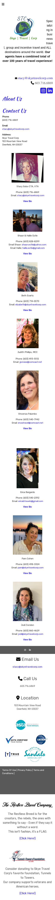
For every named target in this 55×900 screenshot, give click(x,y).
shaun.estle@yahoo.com (34, 244)
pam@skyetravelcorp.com (31, 567)
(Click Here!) (28, 838)
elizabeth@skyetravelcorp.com (30, 304)
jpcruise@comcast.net (31, 362)
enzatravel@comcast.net (30, 423)
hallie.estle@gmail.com (33, 248)
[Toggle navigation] (3, 5)
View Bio (27, 253)
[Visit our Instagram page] (43, 90)
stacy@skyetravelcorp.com (35, 78)
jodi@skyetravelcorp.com (30, 634)
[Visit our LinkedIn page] (50, 90)
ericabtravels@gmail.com (30, 501)
